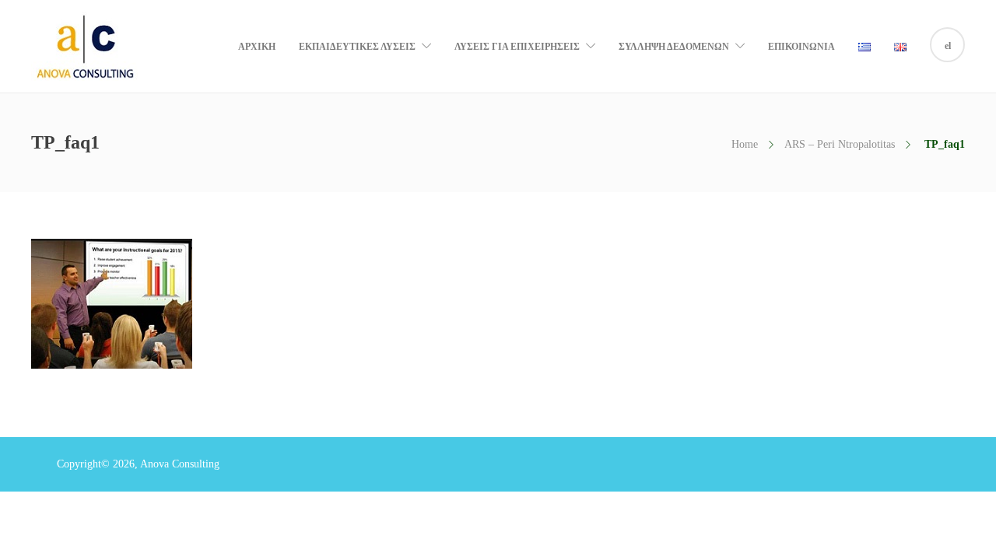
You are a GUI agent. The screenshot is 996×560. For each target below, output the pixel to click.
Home (744, 144)
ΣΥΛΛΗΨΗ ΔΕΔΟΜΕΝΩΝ (674, 46)
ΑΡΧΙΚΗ (256, 46)
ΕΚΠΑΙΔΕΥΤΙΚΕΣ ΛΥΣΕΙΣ (357, 46)
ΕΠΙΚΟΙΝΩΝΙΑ (801, 46)
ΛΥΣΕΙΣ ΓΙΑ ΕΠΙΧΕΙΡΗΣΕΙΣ (517, 46)
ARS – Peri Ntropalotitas (839, 144)
